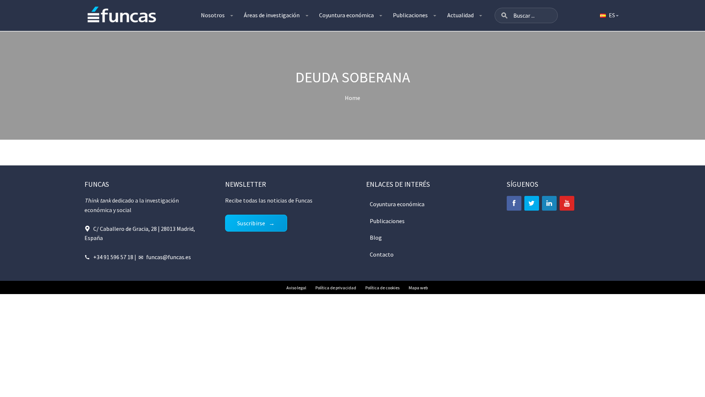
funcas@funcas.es (168, 257)
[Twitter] (531, 203)
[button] (504, 15)
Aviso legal (296, 287)
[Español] (609, 15)
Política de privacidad (335, 287)
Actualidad (460, 15)
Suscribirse (251, 223)
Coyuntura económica (346, 15)
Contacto (382, 254)
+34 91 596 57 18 (113, 257)
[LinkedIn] (549, 203)
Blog (376, 237)
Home (352, 97)
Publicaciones (410, 15)
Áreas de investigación (272, 15)
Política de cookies (382, 287)
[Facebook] (514, 203)
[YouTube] (567, 203)
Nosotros (213, 15)
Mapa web (418, 287)
